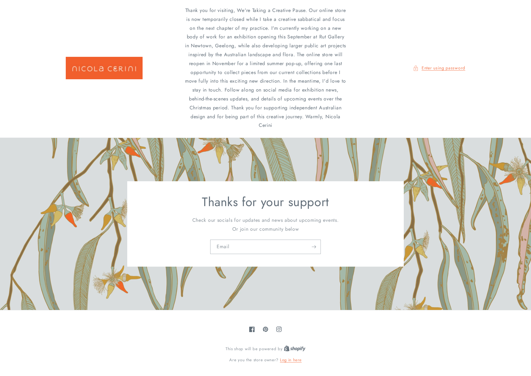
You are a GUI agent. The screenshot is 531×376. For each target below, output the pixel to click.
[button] (439, 68)
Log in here (291, 360)
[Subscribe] (314, 247)
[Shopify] (294, 349)
